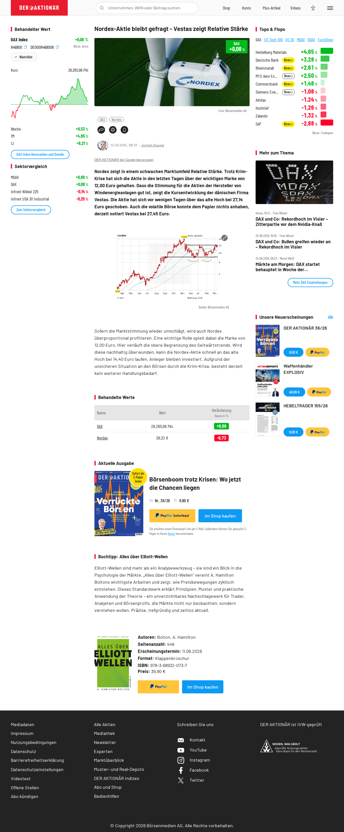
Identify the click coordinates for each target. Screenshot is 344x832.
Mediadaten (22, 724)
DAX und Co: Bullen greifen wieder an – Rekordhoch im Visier (293, 244)
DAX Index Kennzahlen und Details (40, 154)
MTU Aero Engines (267, 76)
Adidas (261, 100)
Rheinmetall (265, 68)
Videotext (21, 778)
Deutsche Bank (267, 60)
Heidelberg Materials (271, 52)
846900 (17, 46)
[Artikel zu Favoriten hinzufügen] (124, 130)
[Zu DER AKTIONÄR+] (271, 8)
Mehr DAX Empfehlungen (310, 282)
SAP (258, 124)
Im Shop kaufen (220, 516)
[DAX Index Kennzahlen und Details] (49, 98)
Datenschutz (23, 751)
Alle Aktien (104, 724)
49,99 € (294, 391)
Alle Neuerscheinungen (324, 317)
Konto (171, 533)
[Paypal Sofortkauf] (158, 686)
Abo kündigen (24, 796)
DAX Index (19, 39)
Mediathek (104, 733)
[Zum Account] (246, 8)
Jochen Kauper (152, 145)
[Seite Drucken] (113, 130)
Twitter (197, 780)
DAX (102, 119)
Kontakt (197, 739)
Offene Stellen (25, 787)
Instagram (200, 760)
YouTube (198, 749)
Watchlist (25, 56)
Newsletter (105, 742)
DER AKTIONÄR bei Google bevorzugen (123, 160)
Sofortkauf (181, 515)
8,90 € (293, 352)
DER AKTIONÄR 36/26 (305, 328)
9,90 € (293, 431)
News (287, 60)
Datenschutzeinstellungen (37, 769)
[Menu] (329, 8)
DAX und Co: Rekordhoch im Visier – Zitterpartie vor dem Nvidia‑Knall (292, 221)
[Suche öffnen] (102, 8)
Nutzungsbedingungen (33, 742)
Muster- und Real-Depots (119, 769)
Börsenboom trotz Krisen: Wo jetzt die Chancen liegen (195, 483)
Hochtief (262, 108)
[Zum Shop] (226, 8)
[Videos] (295, 8)
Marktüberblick (109, 760)
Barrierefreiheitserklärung (37, 760)
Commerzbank (267, 84)
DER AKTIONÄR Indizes (116, 778)
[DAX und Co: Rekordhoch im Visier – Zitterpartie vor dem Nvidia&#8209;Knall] (294, 182)
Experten (103, 751)
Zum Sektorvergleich (31, 209)
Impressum (22, 733)
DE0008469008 (42, 46)
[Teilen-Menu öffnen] (101, 130)
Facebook (199, 770)
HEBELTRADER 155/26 (306, 405)
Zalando (261, 115)
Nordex (117, 119)
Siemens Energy (267, 92)
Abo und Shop (108, 787)
